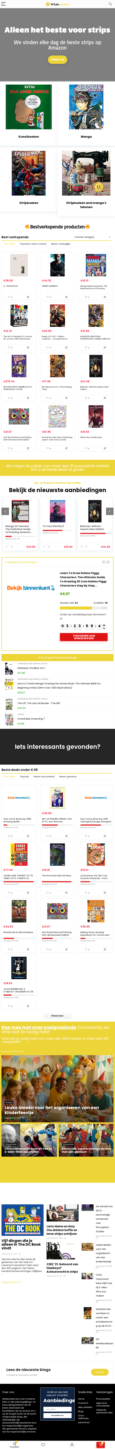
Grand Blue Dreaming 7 (31, 718)
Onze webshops (83, 1417)
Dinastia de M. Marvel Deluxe (18, 932)
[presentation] (5, 511)
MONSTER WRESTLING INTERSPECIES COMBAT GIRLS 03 (95, 337)
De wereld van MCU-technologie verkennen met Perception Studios (104, 1219)
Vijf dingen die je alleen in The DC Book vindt (21, 1244)
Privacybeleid (103, 1398)
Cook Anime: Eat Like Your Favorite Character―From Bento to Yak (94, 878)
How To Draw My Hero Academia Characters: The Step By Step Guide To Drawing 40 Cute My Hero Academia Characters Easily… (83, 581)
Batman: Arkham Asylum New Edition (94, 388)
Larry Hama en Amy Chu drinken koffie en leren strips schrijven (62, 1230)
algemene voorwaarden (103, 1404)
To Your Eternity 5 (16, 526)
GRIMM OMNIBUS (50, 286)
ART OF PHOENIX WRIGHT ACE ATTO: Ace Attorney (57, 820)
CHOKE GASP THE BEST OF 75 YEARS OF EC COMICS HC (18, 877)
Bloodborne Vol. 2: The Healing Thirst (57, 388)
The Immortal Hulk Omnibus (56, 875)
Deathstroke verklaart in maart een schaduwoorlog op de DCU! (104, 1317)
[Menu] (3, 4)
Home (81, 1398)
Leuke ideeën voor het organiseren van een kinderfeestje (103, 1253)
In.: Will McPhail (10, 286)
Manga (20, 714)
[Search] (110, 4)
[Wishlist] (43, 1445)
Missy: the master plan (91, 437)
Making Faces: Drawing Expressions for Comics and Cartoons (94, 935)
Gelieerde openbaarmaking (105, 1411)
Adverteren (84, 1422)
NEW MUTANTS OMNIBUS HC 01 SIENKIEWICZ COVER (17, 388)
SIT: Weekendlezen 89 (104, 1343)
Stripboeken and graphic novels (32, 663)
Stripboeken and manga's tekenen (32, 679)
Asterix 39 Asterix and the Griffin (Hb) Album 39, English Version (93, 529)
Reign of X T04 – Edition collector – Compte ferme (54, 337)
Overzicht (83, 1403)
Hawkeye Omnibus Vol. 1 (31, 668)
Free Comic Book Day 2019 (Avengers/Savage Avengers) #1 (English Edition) (95, 821)
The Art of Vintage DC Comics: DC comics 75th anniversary (17, 337)
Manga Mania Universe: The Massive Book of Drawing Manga (93, 288)
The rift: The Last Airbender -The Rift (38, 703)
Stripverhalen (9, 1282)
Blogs (81, 1411)
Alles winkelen (85, 1407)
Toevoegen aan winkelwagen (84, 641)
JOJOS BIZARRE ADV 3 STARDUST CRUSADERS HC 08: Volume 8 (18, 991)
